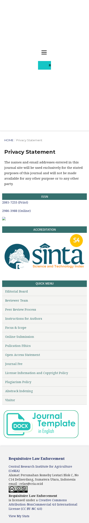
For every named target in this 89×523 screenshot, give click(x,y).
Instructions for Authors (23, 318)
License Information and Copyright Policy (36, 373)
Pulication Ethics (18, 346)
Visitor (10, 400)
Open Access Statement (22, 355)
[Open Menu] (44, 52)
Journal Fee (13, 364)
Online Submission (19, 337)
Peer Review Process (20, 309)
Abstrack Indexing (19, 391)
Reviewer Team (16, 300)
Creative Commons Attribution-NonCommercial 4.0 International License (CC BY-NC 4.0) (43, 504)
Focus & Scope (15, 328)
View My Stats (19, 516)
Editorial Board (16, 291)
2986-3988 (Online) (16, 211)
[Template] (40, 438)
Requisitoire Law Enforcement (37, 458)
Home (8, 140)
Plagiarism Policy (18, 382)
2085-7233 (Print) (15, 202)
